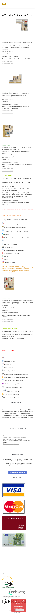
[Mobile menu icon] (4, 4)
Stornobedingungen (8, 436)
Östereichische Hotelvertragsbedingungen (14, 437)
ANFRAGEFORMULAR (17, 472)
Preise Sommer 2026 (7, 63)
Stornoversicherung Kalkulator (11, 444)
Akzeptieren (19, 610)
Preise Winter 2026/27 (7, 61)
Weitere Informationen (19, 608)
